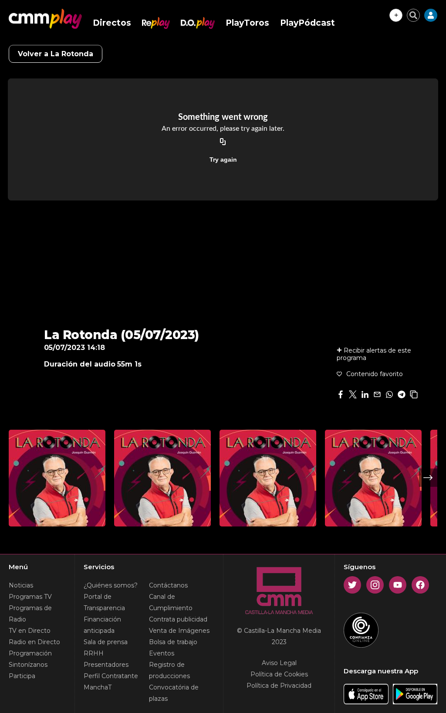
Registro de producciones (169, 670)
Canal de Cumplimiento (171, 602)
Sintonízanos (28, 665)
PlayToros (247, 23)
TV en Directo (30, 631)
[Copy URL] (223, 142)
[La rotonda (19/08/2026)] (268, 478)
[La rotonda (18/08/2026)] (373, 478)
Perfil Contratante (111, 676)
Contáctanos (168, 585)
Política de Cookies (279, 674)
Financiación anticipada (102, 625)
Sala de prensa (106, 642)
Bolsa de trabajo (173, 642)
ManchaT (98, 687)
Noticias (21, 585)
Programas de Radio (30, 613)
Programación (30, 653)
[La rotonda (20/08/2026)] (162, 478)
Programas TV (30, 597)
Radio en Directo (34, 642)
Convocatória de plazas (174, 693)
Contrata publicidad (178, 619)
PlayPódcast (307, 23)
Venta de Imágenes (179, 631)
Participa (22, 676)
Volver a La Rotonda (55, 54)
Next (428, 478)
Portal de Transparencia (104, 602)
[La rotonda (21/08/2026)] (57, 478)
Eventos (161, 653)
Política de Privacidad (279, 685)
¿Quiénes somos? (111, 585)
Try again (223, 159)
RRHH (94, 653)
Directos (112, 23)
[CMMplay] (45, 19)
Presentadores (106, 665)
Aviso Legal (279, 663)
